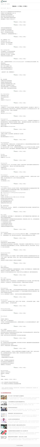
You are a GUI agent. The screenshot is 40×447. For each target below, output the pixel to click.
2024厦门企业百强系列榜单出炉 (14, 419)
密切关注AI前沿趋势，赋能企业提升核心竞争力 (17, 425)
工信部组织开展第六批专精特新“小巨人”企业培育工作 (18, 430)
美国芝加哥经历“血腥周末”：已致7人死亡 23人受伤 (17, 436)
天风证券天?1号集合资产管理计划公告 (11, 382)
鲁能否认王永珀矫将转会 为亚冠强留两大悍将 (12, 383)
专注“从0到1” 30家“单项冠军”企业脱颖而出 (16, 395)
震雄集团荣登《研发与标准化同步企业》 (15, 413)
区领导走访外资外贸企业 (12, 407)
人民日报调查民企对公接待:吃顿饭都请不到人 (16, 401)
